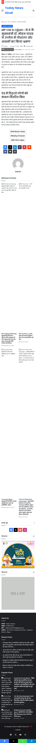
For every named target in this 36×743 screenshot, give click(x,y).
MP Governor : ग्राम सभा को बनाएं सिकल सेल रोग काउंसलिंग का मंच (26, 336)
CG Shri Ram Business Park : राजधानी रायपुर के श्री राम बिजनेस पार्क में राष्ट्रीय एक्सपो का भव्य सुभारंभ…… (24, 699)
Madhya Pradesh (18, 136)
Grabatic (18, 729)
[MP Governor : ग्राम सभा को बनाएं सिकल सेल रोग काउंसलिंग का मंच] (26, 257)
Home (5, 22)
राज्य (9, 22)
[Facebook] (5, 147)
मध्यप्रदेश (13, 22)
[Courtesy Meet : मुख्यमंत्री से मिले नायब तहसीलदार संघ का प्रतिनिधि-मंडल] (9, 423)
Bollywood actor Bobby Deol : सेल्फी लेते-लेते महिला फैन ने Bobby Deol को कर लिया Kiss (23, 713)
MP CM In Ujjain (18, 140)
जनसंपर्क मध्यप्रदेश (21, 22)
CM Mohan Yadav (18, 132)
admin (6, 46)
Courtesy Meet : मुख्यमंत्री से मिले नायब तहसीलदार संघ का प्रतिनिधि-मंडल (9, 502)
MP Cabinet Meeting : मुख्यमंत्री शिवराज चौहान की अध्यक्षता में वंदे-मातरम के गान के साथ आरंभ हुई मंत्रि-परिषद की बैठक (9, 338)
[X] (10, 147)
